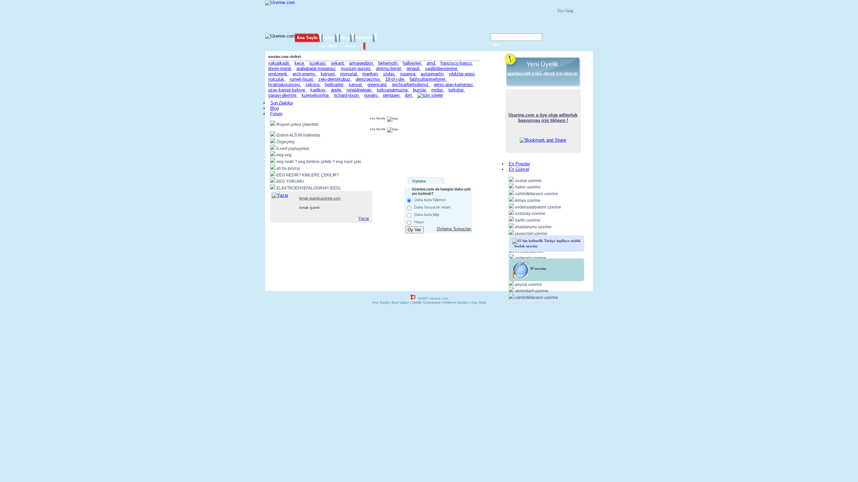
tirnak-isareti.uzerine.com (320, 198)
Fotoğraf (364, 37)
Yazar (363, 218)
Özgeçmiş (286, 142)
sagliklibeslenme (441, 68)
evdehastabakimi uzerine (538, 207)
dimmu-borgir (389, 68)
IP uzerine (537, 268)
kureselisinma (316, 95)
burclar (420, 89)
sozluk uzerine (528, 180)
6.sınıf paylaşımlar (293, 148)
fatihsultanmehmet (428, 79)
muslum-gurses (356, 68)
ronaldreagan (360, 89)
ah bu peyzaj (288, 168)
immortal (349, 73)
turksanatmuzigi (393, 89)
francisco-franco (456, 63)
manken (370, 73)
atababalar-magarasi (316, 68)
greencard (377, 84)
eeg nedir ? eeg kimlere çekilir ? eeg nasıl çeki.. (320, 161)
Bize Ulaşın (400, 302)
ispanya (408, 73)
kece (300, 63)
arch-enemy (305, 73)
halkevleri (413, 63)
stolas (389, 73)
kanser (356, 84)
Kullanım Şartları (456, 302)
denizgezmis (368, 79)
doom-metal (280, 68)
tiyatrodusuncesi (284, 84)
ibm (409, 95)
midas (437, 89)
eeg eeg (284, 155)
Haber (329, 37)
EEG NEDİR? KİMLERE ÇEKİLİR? (308, 175)
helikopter (335, 84)
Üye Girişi (565, 11)
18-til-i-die (395, 79)
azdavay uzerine (530, 213)
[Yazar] (280, 195)
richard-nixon (347, 95)
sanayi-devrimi (283, 95)
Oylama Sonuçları (454, 228)
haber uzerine (528, 187)
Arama (350, 46)
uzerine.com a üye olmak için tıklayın (542, 73)
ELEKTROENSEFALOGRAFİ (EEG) (309, 188)
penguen (392, 95)
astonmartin (433, 73)
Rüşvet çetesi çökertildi (297, 124)
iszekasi (318, 63)
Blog (345, 37)
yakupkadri (279, 63)
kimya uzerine (528, 200)
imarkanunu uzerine (533, 227)
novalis (371, 95)
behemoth (388, 63)
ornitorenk (278, 73)
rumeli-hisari (302, 79)
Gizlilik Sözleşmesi (426, 302)
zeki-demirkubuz (335, 79)
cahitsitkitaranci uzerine (536, 193)
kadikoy (318, 89)
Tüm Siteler (328, 46)
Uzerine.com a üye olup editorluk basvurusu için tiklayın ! (542, 117)
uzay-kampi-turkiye (287, 89)
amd (431, 63)
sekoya (313, 84)
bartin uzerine (527, 220)
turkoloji (456, 89)
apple (337, 89)
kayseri (328, 73)
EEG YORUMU (290, 181)
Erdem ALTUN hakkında (298, 135)
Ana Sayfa (307, 37)
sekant (338, 63)
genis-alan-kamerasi (454, 84)
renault (414, 68)
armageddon (361, 63)
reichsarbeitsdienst (411, 84)
